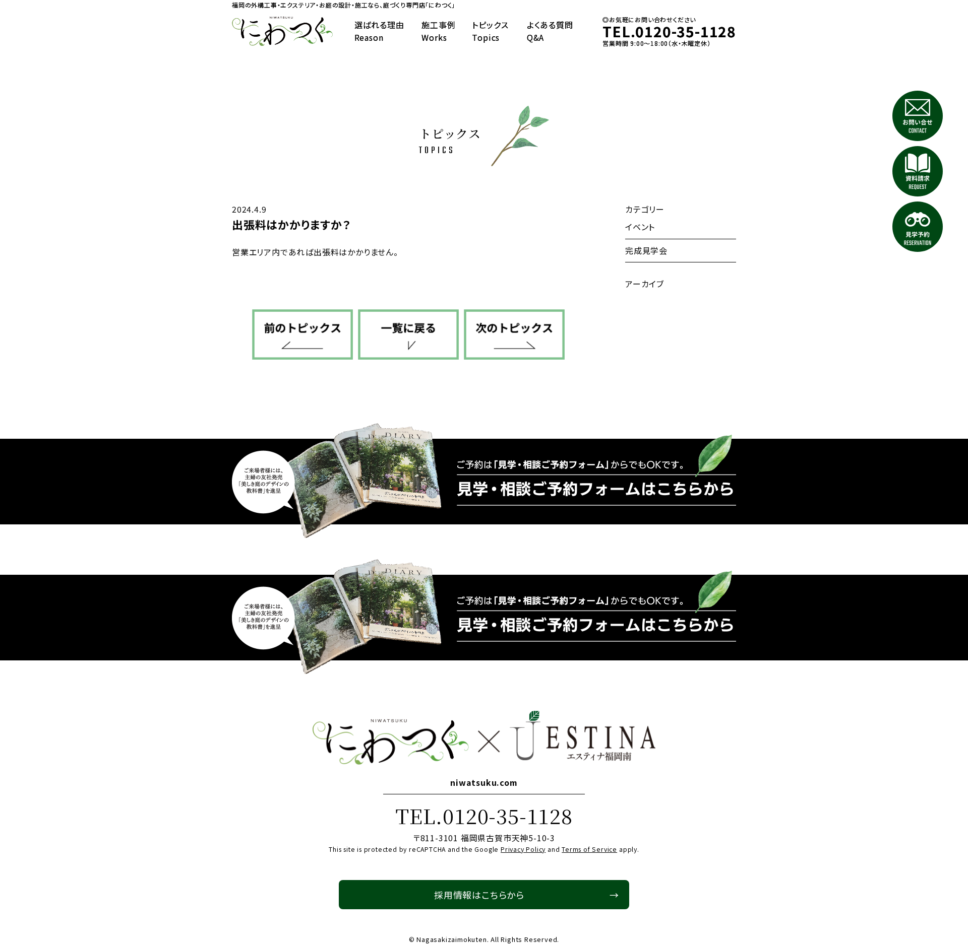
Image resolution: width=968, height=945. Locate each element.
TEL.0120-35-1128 (484, 815)
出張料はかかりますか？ (291, 224)
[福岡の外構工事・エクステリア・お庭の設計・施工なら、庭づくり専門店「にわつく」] (282, 31)
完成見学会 (646, 250)
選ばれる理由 (379, 31)
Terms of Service (589, 849)
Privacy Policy (523, 849)
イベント (640, 227)
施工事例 (438, 31)
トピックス (490, 31)
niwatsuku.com (483, 782)
